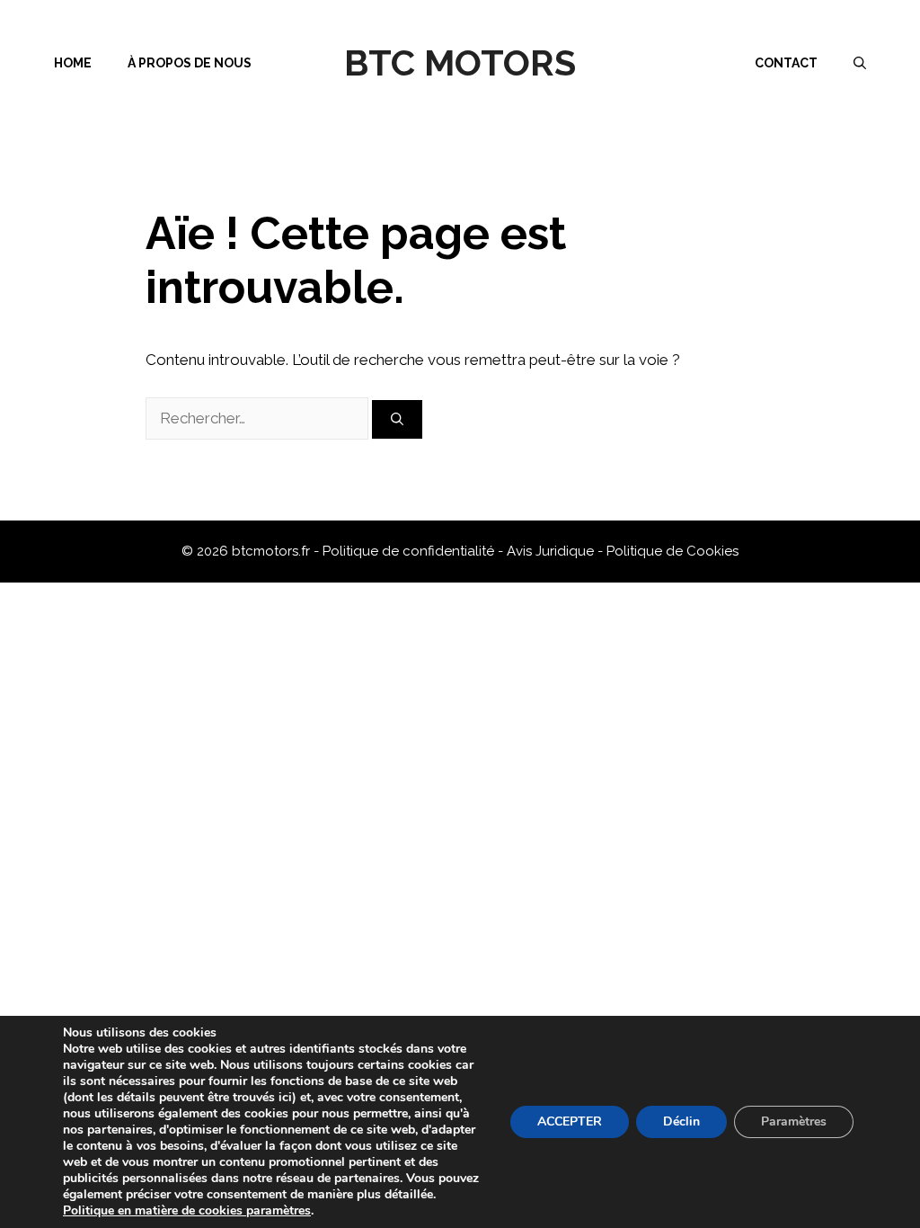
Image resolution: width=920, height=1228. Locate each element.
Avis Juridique (552, 551)
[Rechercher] (397, 419)
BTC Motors (460, 62)
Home (73, 63)
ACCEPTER (569, 1121)
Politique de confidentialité (410, 551)
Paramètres (794, 1121)
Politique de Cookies (672, 551)
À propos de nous (190, 63)
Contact (786, 63)
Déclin (681, 1121)
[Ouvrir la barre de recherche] (860, 63)
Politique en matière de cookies (154, 1210)
